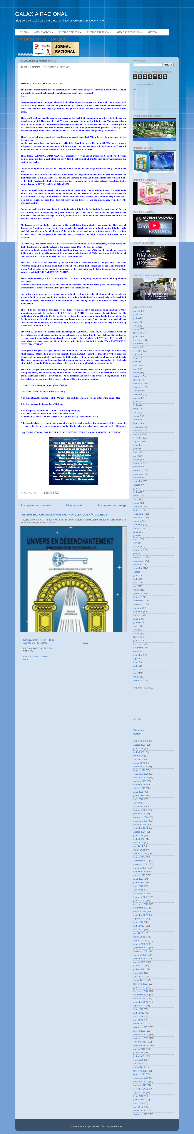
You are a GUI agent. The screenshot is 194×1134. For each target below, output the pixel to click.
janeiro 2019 (139, 1074)
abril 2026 (138, 759)
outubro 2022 (139, 911)
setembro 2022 (140, 915)
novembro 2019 (141, 1038)
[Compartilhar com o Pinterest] (57, 492)
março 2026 (139, 763)
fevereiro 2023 (140, 897)
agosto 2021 (139, 962)
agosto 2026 (139, 745)
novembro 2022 (141, 908)
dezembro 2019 (141, 1034)
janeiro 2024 (139, 857)
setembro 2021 (140, 958)
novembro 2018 (141, 1081)
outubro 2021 (139, 955)
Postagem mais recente (35, 505)
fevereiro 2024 (140, 853)
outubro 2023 (139, 868)
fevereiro (137, 333)
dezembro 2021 (141, 948)
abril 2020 (138, 1020)
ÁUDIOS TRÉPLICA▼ (99, 32)
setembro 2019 (140, 1045)
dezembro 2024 (141, 817)
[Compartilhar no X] (51, 492)
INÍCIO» (24, 32)
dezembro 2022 (141, 904)
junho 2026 (138, 752)
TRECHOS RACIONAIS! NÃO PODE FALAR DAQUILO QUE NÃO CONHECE (63, 514)
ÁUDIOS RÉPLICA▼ (70, 32)
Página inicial (74, 505)
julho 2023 (138, 879)
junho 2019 (138, 1056)
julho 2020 (138, 1009)
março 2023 (139, 893)
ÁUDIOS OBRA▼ (44, 32)
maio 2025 (138, 799)
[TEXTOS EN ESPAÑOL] (154, 141)
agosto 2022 (139, 919)
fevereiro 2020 (140, 1027)
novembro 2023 (141, 864)
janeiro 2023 (139, 900)
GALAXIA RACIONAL (41, 14)
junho (136, 318)
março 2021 (139, 980)
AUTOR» (152, 32)
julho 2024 (138, 835)
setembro (137, 351)
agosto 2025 (139, 788)
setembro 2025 (140, 785)
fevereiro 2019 (140, 1071)
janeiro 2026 (139, 770)
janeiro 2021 (139, 987)
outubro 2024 (139, 824)
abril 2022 (138, 933)
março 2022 (139, 937)
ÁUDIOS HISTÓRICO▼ (129, 32)
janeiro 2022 (139, 944)
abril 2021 (138, 976)
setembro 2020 (140, 1002)
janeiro (136, 336)
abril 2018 (138, 1107)
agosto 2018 (139, 1092)
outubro (137, 347)
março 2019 (139, 1067)
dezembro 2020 (141, 991)
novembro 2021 (141, 951)
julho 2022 (138, 922)
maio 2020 (138, 1016)
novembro (138, 344)
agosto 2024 (139, 832)
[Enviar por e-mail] (45, 492)
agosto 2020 (139, 1006)
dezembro (138, 340)
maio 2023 (138, 886)
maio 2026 (138, 756)
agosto (136, 311)
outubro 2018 (139, 1085)
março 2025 (139, 806)
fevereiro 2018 (140, 1114)
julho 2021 (138, 966)
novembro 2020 (141, 995)
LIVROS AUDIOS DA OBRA (35, 657)
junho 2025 (138, 795)
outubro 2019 (139, 1042)
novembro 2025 (141, 777)
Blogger (119, 1126)
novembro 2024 (141, 821)
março (136, 329)
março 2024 (139, 850)
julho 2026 (138, 748)
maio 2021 (138, 973)
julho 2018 (138, 1096)
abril (135, 325)
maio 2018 (138, 1103)
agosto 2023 (139, 875)
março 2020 (139, 1024)
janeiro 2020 (139, 1031)
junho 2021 (138, 969)
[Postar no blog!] (48, 492)
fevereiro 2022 (140, 940)
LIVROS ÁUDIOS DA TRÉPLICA (37, 648)
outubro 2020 (139, 998)
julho (135, 315)
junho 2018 (138, 1100)
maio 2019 (138, 1060)
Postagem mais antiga (112, 505)
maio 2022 (138, 929)
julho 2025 (138, 792)
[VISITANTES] (154, 109)
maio (135, 322)
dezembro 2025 (141, 774)
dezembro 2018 (141, 1078)
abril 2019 (138, 1063)
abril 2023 (138, 890)
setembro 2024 (140, 828)
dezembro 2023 (141, 861)
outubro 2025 (139, 781)
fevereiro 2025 (140, 810)
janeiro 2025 (139, 814)
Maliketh (96, 1126)
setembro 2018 (140, 1089)
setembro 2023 (140, 872)
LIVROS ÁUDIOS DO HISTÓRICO (38, 640)
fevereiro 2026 (140, 767)
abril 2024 (138, 846)
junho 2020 (138, 1013)
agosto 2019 (139, 1049)
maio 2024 (138, 842)
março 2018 (139, 1110)
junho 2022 (138, 926)
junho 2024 (138, 839)
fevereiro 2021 (140, 984)
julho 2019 (138, 1053)
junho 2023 (138, 882)
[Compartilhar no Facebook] (54, 492)
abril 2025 (138, 803)
